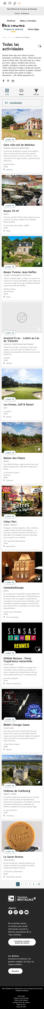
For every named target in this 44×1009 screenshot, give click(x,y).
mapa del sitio (21, 1007)
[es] (19, 3)
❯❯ (38, 884)
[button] (15, 3)
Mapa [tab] (21, 94)
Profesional (25, 13)
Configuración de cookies (21, 1002)
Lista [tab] (7, 94)
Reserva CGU (21, 1004)
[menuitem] (11, 20)
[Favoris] (10, 3)
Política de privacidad (21, 998)
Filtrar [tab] (36, 94)
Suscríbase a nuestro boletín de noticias (22, 942)
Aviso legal (21, 996)
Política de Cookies (21, 1000)
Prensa (17, 13)
